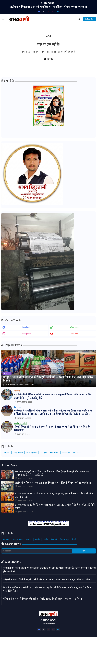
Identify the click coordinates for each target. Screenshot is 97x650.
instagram (26, 333)
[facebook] (39, 11)
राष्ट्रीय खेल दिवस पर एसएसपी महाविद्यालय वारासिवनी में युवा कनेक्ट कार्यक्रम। (53, 482)
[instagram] (53, 11)
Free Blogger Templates (75, 645)
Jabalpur (44, 452)
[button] (78, 19)
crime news (66, 452)
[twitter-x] (43, 11)
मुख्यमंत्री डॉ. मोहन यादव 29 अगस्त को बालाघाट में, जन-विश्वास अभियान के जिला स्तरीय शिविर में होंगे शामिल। (49, 569)
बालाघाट (28, 539)
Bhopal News (18, 452)
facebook (26, 327)
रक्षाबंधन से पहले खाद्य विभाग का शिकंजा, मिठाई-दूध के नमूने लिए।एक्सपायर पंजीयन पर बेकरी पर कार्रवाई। (52, 473)
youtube (74, 333)
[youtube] (48, 11)
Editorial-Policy (74, 641)
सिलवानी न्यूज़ (64, 539)
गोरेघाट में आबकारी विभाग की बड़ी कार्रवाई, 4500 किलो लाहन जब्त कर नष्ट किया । (43, 598)
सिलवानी (54, 539)
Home (21, 641)
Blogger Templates (34, 645)
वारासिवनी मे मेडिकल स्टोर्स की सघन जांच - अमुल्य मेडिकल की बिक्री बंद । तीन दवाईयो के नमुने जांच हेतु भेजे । (52, 396)
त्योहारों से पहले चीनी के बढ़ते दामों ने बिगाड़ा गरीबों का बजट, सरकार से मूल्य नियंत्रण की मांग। (48, 579)
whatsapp (74, 327)
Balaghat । (6, 452)
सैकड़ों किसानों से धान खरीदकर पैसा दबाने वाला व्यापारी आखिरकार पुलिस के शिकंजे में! (52, 428)
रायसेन (46, 539)
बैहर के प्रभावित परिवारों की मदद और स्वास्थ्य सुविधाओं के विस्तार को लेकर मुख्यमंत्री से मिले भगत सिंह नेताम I (47, 589)
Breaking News (32, 452)
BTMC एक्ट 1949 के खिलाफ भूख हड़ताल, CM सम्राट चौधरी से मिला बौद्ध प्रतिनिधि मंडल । (55, 506)
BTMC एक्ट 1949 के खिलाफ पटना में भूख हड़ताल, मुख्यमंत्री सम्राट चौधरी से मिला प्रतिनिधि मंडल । (49, 8)
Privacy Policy (57, 641)
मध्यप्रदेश (37, 539)
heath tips (77, 452)
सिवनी (74, 539)
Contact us (42, 641)
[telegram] (58, 11)
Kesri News (54, 452)
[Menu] (3, 19)
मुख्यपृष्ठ (50, 59)
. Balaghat (6, 539)
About (30, 641)
